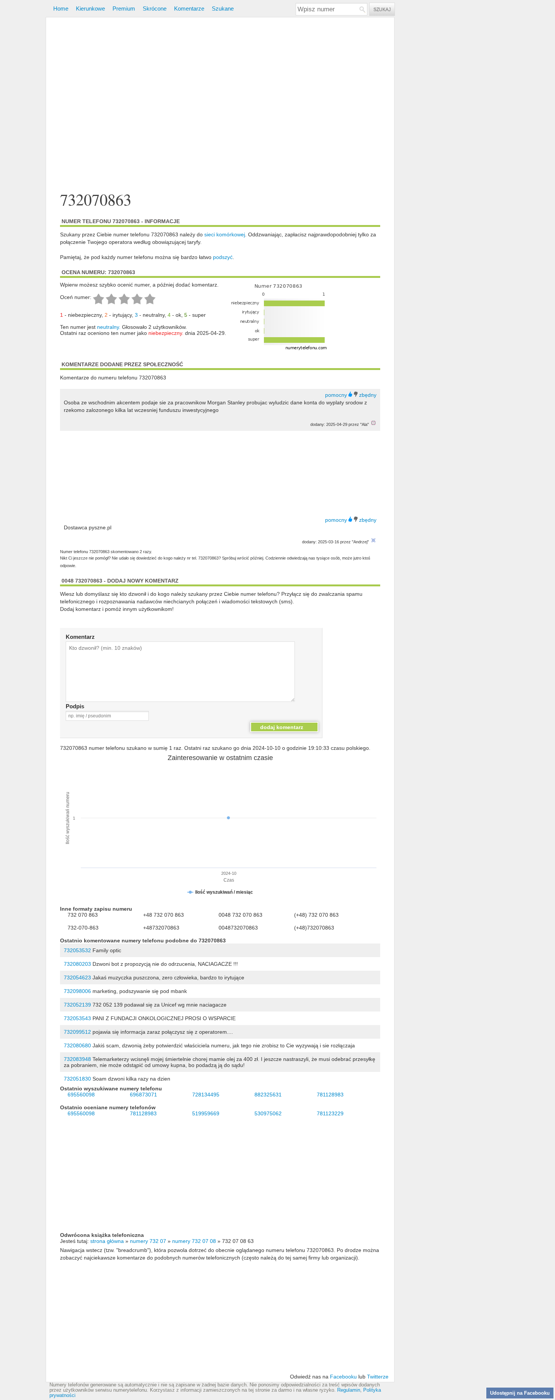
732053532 (77, 950)
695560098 (81, 1095)
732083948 (77, 1059)
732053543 (77, 1018)
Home (60, 8)
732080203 (77, 964)
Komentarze (189, 8)
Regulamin (348, 1390)
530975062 (268, 1113)
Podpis (75, 706)
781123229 (330, 1113)
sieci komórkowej (224, 234)
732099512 (77, 1032)
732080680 (77, 1045)
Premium (124, 8)
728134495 (205, 1095)
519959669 (205, 1113)
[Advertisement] (220, 105)
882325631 (268, 1095)
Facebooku (343, 1377)
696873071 (143, 1095)
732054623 (77, 977)
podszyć (223, 257)
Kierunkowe (90, 8)
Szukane (223, 8)
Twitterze (377, 1377)
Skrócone (154, 8)
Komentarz (80, 637)
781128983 (330, 1095)
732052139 (77, 1005)
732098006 (77, 991)
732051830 (77, 1079)
